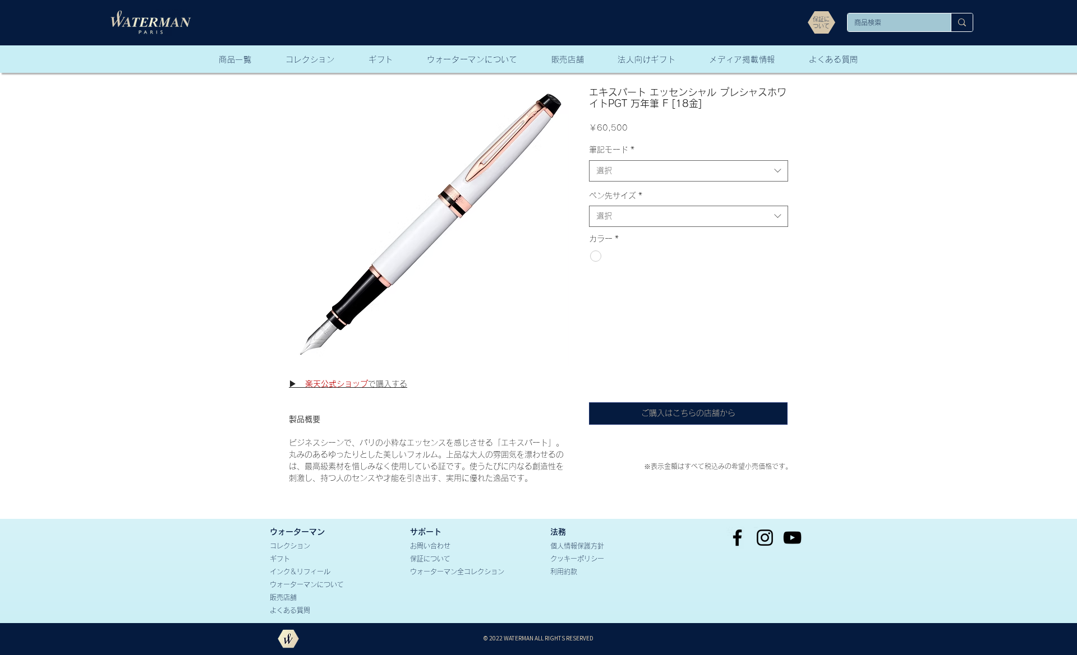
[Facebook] (737, 538)
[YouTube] (792, 538)
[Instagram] (765, 538)
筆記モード (611, 150)
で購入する (348, 384)
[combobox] (688, 171)
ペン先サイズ (615, 195)
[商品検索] (962, 22)
